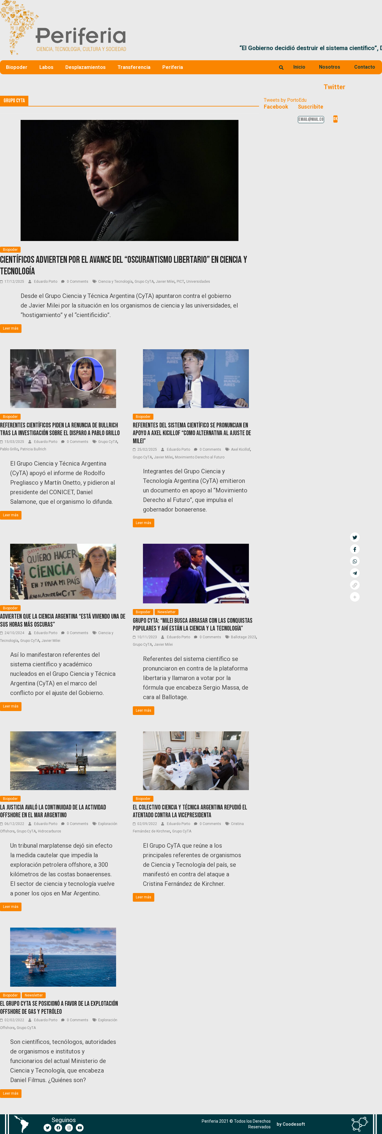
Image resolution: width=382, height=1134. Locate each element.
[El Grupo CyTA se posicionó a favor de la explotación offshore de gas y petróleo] (63, 931)
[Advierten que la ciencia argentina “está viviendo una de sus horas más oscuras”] (63, 547)
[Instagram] (69, 1128)
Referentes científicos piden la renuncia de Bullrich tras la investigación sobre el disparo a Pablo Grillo (60, 429)
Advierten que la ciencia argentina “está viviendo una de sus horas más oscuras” (62, 620)
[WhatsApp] (355, 561)
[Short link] (355, 585)
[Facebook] (58, 1128)
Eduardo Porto (46, 281)
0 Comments (77, 281)
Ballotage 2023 (243, 637)
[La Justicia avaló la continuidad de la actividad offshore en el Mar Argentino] (63, 735)
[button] (375, 48)
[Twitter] (47, 1128)
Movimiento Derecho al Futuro (199, 457)
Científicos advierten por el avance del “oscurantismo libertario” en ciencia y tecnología (123, 265)
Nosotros (329, 67)
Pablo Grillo (9, 449)
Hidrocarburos (49, 831)
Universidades (198, 281)
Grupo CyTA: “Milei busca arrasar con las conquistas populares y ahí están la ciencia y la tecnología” (192, 625)
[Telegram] (355, 573)
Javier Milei (165, 281)
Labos (46, 67)
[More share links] (355, 597)
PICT (180, 281)
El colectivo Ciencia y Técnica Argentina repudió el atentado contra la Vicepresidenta (190, 811)
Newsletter (166, 612)
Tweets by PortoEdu (285, 100)
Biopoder (16, 67)
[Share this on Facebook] (355, 549)
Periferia (172, 67)
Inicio (299, 67)
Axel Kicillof (240, 449)
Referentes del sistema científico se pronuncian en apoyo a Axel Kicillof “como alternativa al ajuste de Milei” (192, 433)
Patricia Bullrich (33, 449)
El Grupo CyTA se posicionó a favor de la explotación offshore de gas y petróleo (59, 1008)
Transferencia (134, 67)
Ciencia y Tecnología (115, 281)
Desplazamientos (85, 67)
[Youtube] (80, 1128)
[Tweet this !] (355, 537)
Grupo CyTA (144, 281)
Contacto (364, 67)
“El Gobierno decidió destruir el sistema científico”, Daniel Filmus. (221, 48)
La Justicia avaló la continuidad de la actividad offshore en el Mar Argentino (53, 811)
